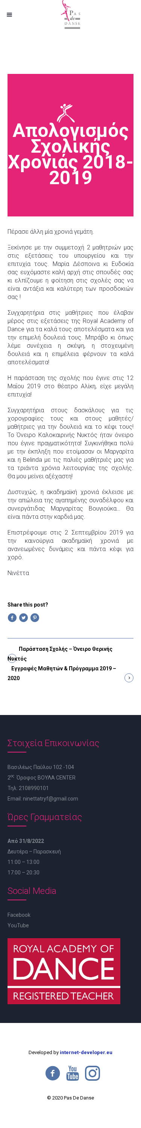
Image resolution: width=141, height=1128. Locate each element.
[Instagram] (92, 1073)
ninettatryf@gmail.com (50, 799)
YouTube (18, 925)
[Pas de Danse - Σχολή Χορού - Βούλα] (70, 14)
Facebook (19, 915)
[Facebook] (52, 1073)
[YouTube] (72, 1073)
